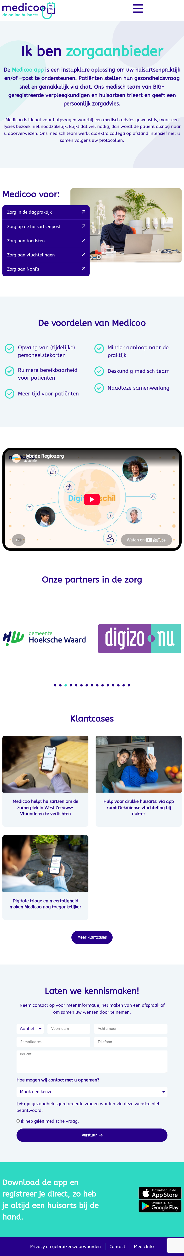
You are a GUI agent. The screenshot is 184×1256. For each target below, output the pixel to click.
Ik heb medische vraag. (50, 1121)
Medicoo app (28, 70)
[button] (55, 685)
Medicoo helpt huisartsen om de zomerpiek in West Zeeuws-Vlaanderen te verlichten (45, 807)
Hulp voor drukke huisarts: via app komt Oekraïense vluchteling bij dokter (139, 807)
